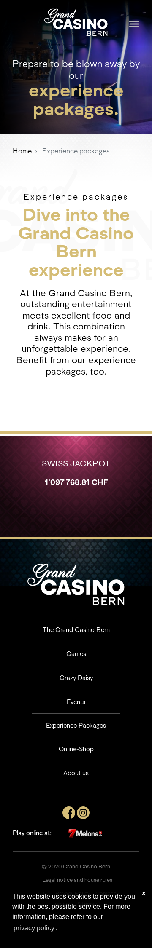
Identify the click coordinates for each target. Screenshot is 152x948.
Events (76, 701)
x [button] (144, 893)
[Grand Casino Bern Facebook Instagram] (83, 811)
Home (22, 151)
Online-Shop (76, 749)
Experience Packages (76, 725)
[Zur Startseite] (76, 21)
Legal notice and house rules (77, 880)
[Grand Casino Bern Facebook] (68, 811)
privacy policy (34, 928)
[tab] (76, 629)
